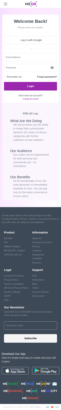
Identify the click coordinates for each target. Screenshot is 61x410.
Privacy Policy (11, 280)
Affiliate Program (12, 246)
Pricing (35, 246)
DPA (6, 300)
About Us (37, 238)
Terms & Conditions (14, 284)
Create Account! (31, 99)
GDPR (7, 296)
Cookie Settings (12, 292)
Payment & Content (42, 242)
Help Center (38, 296)
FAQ (34, 276)
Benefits (8, 238)
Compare (37, 250)
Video (35, 288)
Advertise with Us (13, 254)
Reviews (36, 262)
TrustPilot (37, 258)
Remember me (14, 77)
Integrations (38, 254)
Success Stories (40, 292)
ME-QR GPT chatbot (14, 250)
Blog (34, 284)
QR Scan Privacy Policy (16, 288)
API (6, 242)
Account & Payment (14, 276)
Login (30, 86)
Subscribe (30, 338)
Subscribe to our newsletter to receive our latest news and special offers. (27, 313)
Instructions (38, 280)
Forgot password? (47, 77)
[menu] (5, 4)
